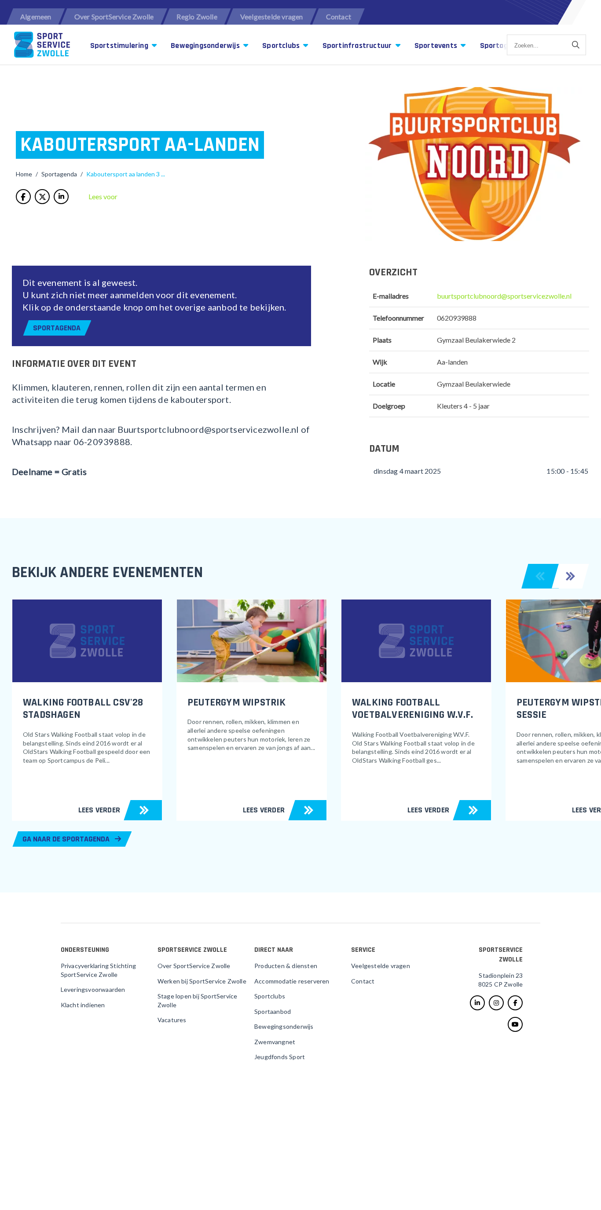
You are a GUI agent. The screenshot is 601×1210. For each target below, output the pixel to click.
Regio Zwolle (196, 16)
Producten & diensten (285, 965)
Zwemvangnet (274, 1041)
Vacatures (172, 1020)
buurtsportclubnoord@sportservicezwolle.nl (504, 296)
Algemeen (35, 16)
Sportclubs (281, 45)
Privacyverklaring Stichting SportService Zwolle (98, 970)
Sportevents (436, 45)
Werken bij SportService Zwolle (202, 981)
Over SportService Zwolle (114, 16)
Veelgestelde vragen (271, 16)
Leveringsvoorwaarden (93, 989)
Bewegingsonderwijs (206, 45)
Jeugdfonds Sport (279, 1056)
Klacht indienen (83, 1005)
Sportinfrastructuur (358, 45)
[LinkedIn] (477, 1002)
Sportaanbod (272, 1011)
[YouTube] (515, 1024)
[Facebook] (515, 1002)
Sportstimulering (120, 45)
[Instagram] (496, 1002)
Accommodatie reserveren (292, 981)
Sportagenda (57, 328)
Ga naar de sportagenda (66, 839)
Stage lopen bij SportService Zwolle (198, 1000)
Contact (338, 16)
